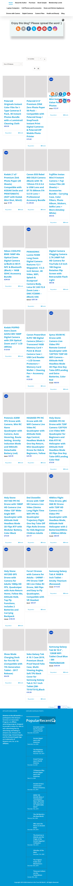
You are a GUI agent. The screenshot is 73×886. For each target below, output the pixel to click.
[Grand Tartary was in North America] (30, 760)
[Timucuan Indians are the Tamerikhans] (30, 871)
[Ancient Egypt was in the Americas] (30, 738)
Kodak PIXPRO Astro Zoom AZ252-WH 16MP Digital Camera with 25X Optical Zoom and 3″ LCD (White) (13, 337)
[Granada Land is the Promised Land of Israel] (30, 727)
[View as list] (38, 68)
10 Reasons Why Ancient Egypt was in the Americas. (38, 773)
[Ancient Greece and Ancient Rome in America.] (30, 785)
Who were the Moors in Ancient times (39, 826)
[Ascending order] (44, 59)
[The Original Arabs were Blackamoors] (30, 861)
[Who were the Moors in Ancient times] (30, 824)
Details (21, 133)
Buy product (8, 133)
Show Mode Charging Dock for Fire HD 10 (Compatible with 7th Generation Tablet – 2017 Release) (13, 664)
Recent (45, 720)
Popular (33, 720)
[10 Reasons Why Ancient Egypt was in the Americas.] (30, 772)
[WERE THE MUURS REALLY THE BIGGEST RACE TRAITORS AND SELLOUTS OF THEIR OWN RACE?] (30, 797)
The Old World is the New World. (38, 815)
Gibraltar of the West (38, 851)
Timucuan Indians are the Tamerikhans (39, 873)
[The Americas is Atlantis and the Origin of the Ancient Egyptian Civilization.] (30, 836)
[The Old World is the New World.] (30, 815)
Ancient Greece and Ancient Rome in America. (39, 786)
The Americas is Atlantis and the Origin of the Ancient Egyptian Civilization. (39, 839)
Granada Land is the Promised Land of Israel (38, 729)
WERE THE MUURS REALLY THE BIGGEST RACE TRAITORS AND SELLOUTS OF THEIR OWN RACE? (38, 801)
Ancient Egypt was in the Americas (38, 740)
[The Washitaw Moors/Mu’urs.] (30, 751)
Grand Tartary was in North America (38, 761)
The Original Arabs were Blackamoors (37, 862)
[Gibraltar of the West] (30, 851)
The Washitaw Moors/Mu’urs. (38, 751)
